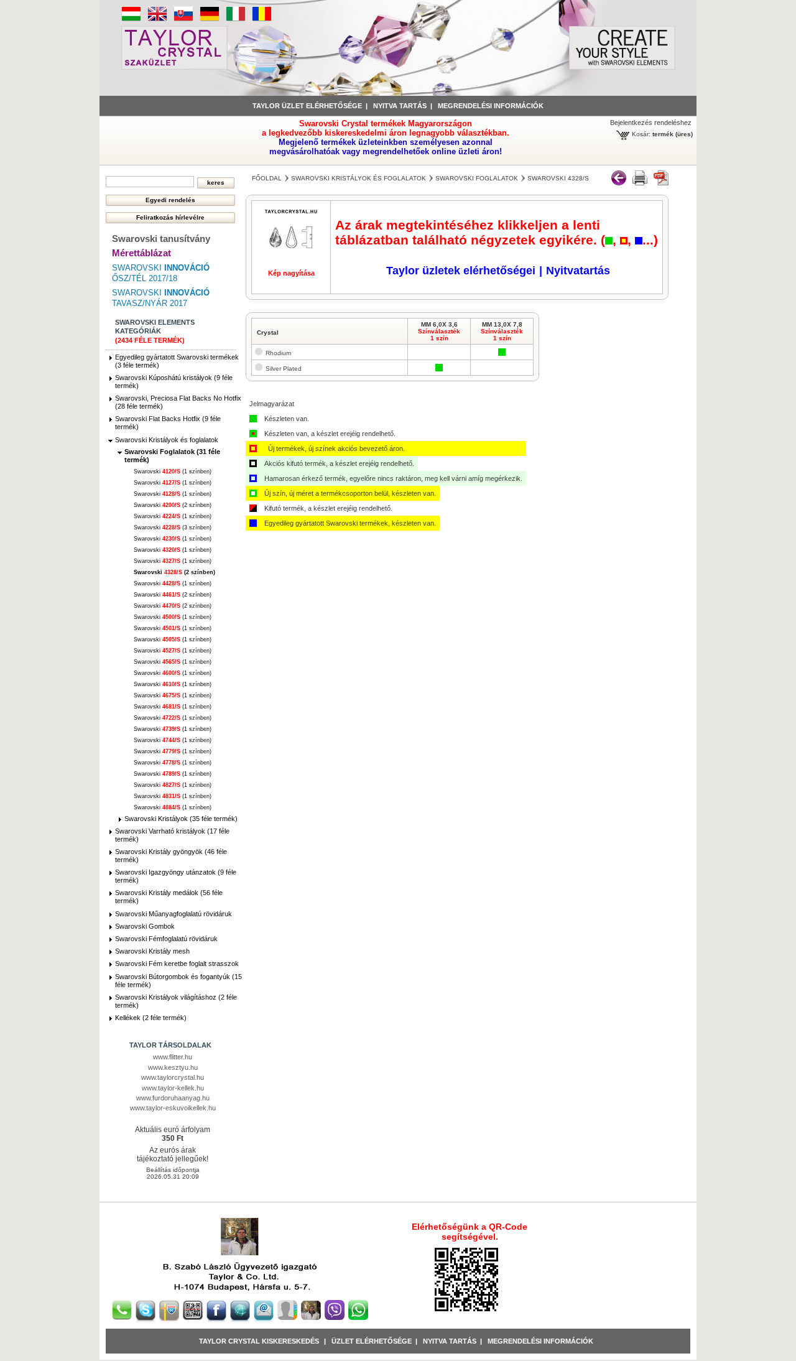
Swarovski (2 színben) (172, 505)
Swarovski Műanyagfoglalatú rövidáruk (173, 913)
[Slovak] (183, 19)
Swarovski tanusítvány (161, 238)
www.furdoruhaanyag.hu (173, 1098)
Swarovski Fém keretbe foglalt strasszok (177, 963)
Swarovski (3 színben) (172, 527)
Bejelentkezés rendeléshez (651, 122)
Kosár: (641, 134)
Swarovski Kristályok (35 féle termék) (181, 818)
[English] (157, 19)
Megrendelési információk (491, 105)
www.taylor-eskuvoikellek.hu (173, 1108)
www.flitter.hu (172, 1057)
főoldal (267, 178)
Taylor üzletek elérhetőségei (460, 270)
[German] (210, 19)
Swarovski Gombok (145, 926)
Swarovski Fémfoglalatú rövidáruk (166, 938)
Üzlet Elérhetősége (371, 1341)
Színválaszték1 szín (439, 334)
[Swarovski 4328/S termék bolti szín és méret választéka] (639, 183)
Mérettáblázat (141, 253)
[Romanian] (262, 19)
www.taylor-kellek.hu (173, 1088)
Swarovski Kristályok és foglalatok (166, 440)
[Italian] (236, 19)
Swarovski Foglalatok (476, 178)
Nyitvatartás (578, 270)
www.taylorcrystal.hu (172, 1077)
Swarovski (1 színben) (172, 471)
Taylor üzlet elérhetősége (307, 105)
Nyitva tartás (400, 105)
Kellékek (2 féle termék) (151, 1017)
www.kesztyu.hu (173, 1067)
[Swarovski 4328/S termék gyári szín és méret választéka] (661, 183)
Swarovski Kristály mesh (152, 951)
